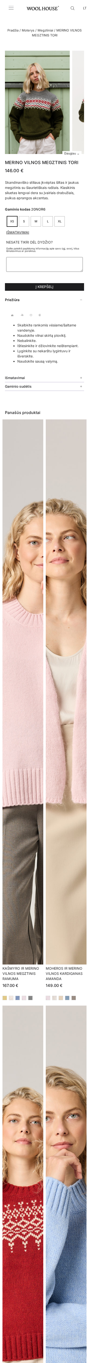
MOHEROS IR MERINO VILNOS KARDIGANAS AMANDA (64, 973)
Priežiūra (12, 300)
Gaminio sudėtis (18, 386)
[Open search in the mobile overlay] (73, 8)
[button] (44, 300)
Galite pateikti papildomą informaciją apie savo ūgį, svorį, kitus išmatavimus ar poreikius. (42, 249)
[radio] (12, 221)
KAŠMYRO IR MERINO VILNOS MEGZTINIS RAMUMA (20, 973)
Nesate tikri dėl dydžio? (29, 242)
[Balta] (54, 998)
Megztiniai (45, 30)
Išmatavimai (17, 232)
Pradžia (13, 30)
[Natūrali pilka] (30, 998)
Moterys (28, 30)
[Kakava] (73, 998)
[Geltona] (4, 998)
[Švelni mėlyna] (17, 998)
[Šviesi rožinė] (24, 998)
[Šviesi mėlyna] (67, 998)
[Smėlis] (61, 998)
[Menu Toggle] (11, 7)
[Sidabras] (11, 998)
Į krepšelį (44, 287)
